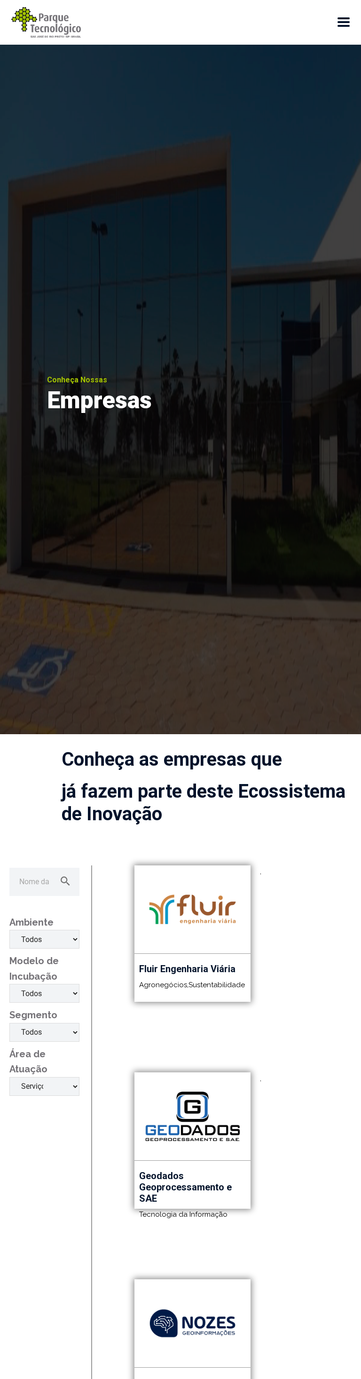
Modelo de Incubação (34, 968)
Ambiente (31, 922)
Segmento (33, 1015)
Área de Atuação (28, 1061)
